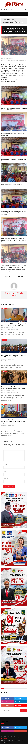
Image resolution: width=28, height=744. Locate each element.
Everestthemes (5, 738)
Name (6, 464)
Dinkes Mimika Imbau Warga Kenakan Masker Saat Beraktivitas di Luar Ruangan (13, 387)
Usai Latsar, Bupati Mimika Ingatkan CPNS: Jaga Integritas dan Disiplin (13, 356)
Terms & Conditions (16, 740)
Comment (7, 449)
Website (6, 478)
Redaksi (12, 742)
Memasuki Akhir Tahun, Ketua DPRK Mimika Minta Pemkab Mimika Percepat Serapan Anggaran (14, 421)
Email (5, 471)
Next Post (20, 276)
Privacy (3, 740)
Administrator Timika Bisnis (12, 60)
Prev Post (7, 276)
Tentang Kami (4, 742)
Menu (3, 13)
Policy (8, 740)
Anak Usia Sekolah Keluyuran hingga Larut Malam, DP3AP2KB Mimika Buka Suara (13, 324)
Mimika (4, 308)
